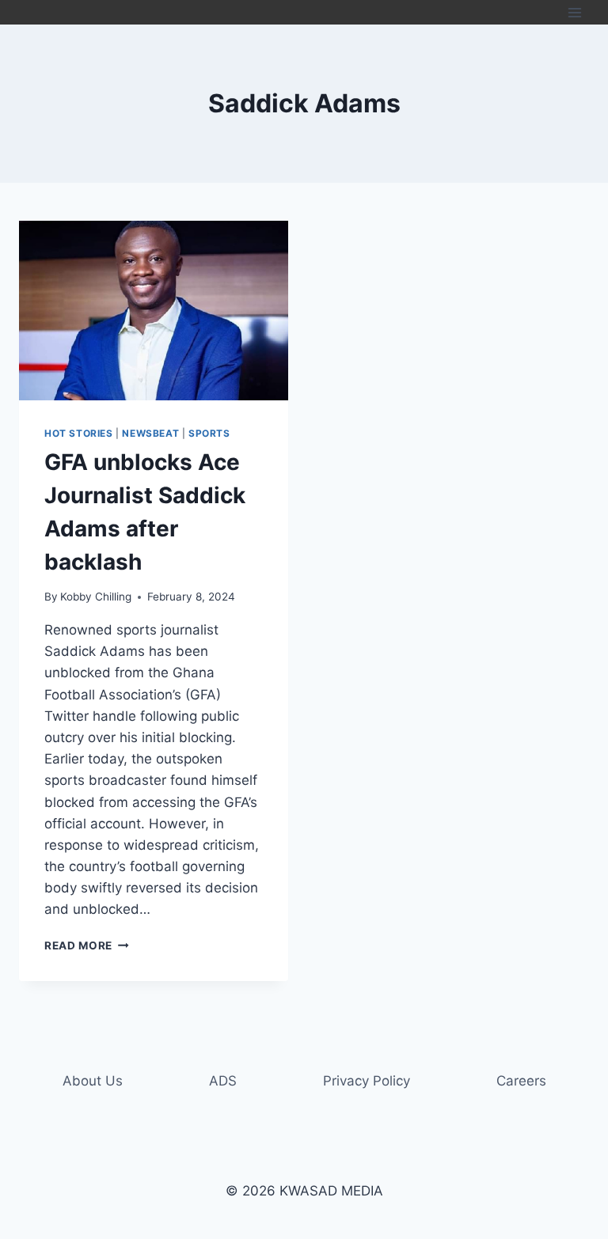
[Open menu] (574, 12)
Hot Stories (78, 433)
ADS (223, 1081)
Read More (86, 945)
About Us (93, 1081)
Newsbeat (150, 433)
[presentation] (153, 310)
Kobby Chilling (95, 596)
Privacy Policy (366, 1081)
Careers (521, 1081)
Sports (209, 433)
